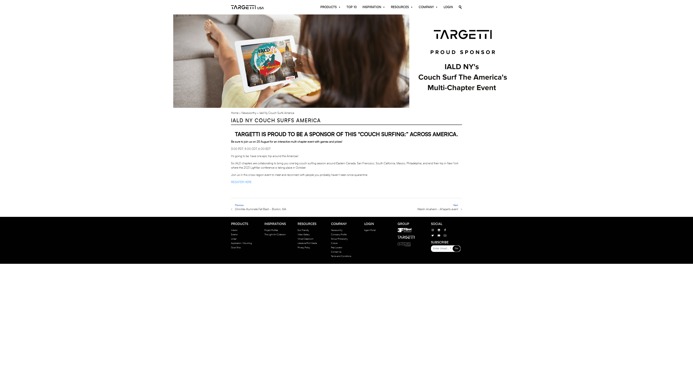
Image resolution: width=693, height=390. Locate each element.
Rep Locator (336, 247)
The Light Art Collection (275, 234)
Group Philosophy (339, 239)
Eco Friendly (303, 230)
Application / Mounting (241, 243)
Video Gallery (304, 234)
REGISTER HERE (241, 182)
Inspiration (371, 7)
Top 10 (351, 7)
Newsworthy (248, 113)
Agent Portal (370, 230)
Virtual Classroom (305, 239)
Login (448, 7)
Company (426, 7)
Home (234, 113)
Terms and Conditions (341, 256)
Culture (334, 243)
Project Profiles (271, 230)
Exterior (234, 234)
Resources (400, 7)
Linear (234, 239)
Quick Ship (236, 247)
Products (328, 7)
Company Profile (338, 234)
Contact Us (336, 252)
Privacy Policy (304, 247)
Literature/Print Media (307, 243)
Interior (234, 230)
